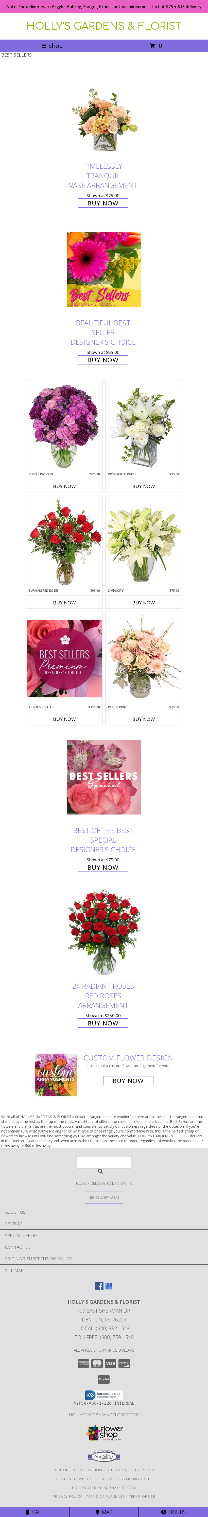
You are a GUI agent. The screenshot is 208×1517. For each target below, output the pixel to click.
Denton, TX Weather (76, 1478)
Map (105, 1512)
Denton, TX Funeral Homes (80, 1470)
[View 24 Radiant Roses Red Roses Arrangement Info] (104, 933)
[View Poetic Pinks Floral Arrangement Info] (144, 658)
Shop (55, 45)
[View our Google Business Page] (109, 1289)
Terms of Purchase (105, 1496)
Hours (176, 1512)
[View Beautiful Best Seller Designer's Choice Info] (104, 269)
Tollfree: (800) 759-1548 (104, 1337)
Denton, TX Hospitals (132, 1470)
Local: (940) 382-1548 (104, 1328)
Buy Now (103, 203)
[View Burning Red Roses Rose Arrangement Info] (64, 542)
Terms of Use (142, 1496)
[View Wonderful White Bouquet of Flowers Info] (144, 425)
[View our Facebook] (99, 1289)
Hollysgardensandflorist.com (104, 1415)
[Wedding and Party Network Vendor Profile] (104, 1461)
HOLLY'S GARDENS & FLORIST (104, 26)
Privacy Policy (67, 1496)
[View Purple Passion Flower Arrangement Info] (64, 425)
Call (36, 1512)
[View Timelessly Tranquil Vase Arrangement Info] (104, 113)
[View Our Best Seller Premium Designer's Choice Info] (64, 658)
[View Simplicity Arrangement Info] (144, 542)
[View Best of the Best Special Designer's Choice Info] (104, 777)
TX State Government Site (126, 1478)
